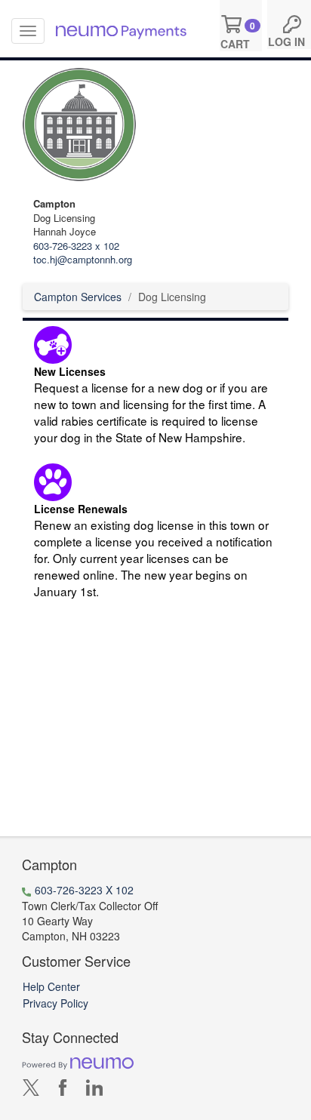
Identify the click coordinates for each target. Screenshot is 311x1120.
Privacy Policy (55, 1003)
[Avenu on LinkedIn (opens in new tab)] (94, 1090)
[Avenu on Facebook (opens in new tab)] (63, 1090)
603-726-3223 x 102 (76, 245)
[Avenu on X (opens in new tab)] (31, 1090)
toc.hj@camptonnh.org (82, 259)
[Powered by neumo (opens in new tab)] (78, 1061)
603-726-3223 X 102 (84, 889)
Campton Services (78, 296)
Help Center (51, 986)
